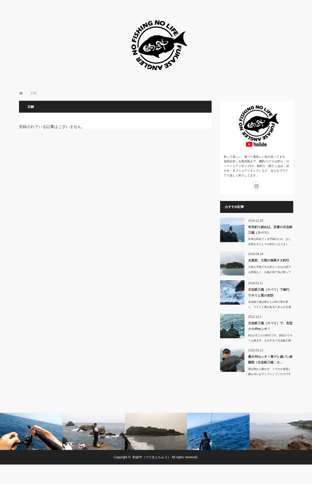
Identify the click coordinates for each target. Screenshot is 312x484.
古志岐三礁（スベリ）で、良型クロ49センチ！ (270, 325)
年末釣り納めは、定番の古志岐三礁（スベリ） (270, 229)
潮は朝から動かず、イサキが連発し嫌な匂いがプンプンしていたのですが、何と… (269, 374)
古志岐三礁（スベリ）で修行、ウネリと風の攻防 (270, 292)
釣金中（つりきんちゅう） (152, 457)
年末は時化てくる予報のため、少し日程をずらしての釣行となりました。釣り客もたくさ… (269, 244)
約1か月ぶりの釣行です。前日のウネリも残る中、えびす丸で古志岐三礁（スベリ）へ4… (270, 340)
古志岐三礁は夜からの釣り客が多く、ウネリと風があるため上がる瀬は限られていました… (269, 306)
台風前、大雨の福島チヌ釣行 (268, 260)
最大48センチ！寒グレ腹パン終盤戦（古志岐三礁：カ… (270, 359)
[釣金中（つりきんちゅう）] (156, 78)
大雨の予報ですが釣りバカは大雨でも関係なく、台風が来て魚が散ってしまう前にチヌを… (269, 272)
